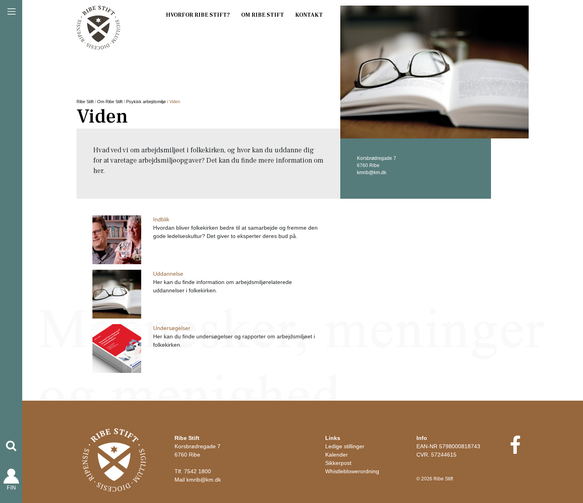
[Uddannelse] (116, 296)
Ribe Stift (85, 101)
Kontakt (309, 15)
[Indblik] (116, 242)
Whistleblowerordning (352, 471)
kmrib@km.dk (203, 479)
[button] (11, 445)
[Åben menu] (11, 11)
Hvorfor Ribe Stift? (198, 15)
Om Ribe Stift (262, 15)
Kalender (336, 454)
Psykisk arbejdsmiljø (146, 101)
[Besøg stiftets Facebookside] (515, 450)
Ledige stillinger (344, 446)
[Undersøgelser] (116, 351)
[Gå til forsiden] (114, 460)
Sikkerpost (338, 463)
